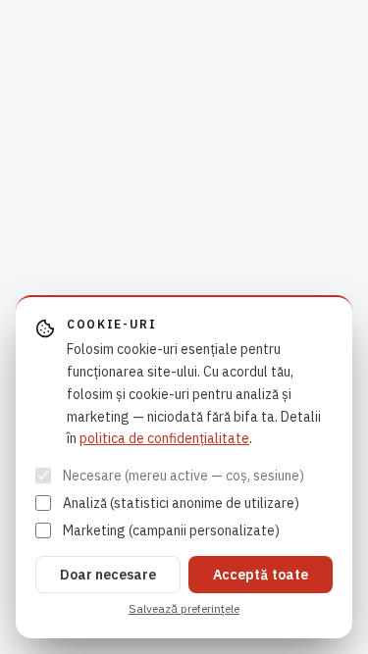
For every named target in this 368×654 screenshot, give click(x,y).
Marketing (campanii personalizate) (171, 530)
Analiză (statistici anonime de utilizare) (181, 503)
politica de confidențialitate (164, 438)
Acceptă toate (260, 574)
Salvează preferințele (184, 608)
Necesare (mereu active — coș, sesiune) (183, 475)
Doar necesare (108, 574)
